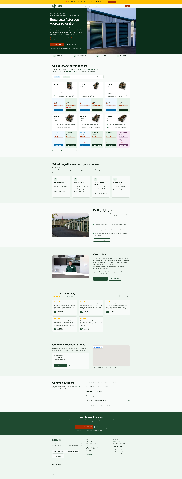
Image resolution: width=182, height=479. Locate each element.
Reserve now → (112, 1)
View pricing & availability (58, 150)
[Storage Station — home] (57, 6)
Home (82, 6)
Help (110, 6)
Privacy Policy (127, 474)
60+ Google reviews (68, 296)
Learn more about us (100, 279)
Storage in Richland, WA (118, 449)
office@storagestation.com (119, 443)
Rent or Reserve (58, 110)
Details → (56, 88)
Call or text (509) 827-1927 (84, 427)
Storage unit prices (71, 469)
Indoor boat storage (121, 467)
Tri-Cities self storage (117, 453)
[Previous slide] (89, 31)
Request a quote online (62, 48)
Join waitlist (111, 145)
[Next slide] (134, 31)
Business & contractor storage (58, 469)
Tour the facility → (90, 454)
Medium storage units (67, 467)
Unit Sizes (87, 6)
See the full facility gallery (101, 240)
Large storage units (78, 467)
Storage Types (96, 6)
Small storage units (56, 467)
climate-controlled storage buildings (87, 69)
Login (127, 6)
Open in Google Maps (61, 365)
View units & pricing (57, 44)
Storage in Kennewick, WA (118, 451)
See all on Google (124, 296)
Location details (73, 365)
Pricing (104, 6)
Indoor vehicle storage (110, 467)
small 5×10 (59, 445)
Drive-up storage (100, 467)
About (116, 6)
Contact (121, 6)
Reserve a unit (101, 427)
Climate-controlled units (89, 467)
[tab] (103, 52)
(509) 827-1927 (73, 44)
